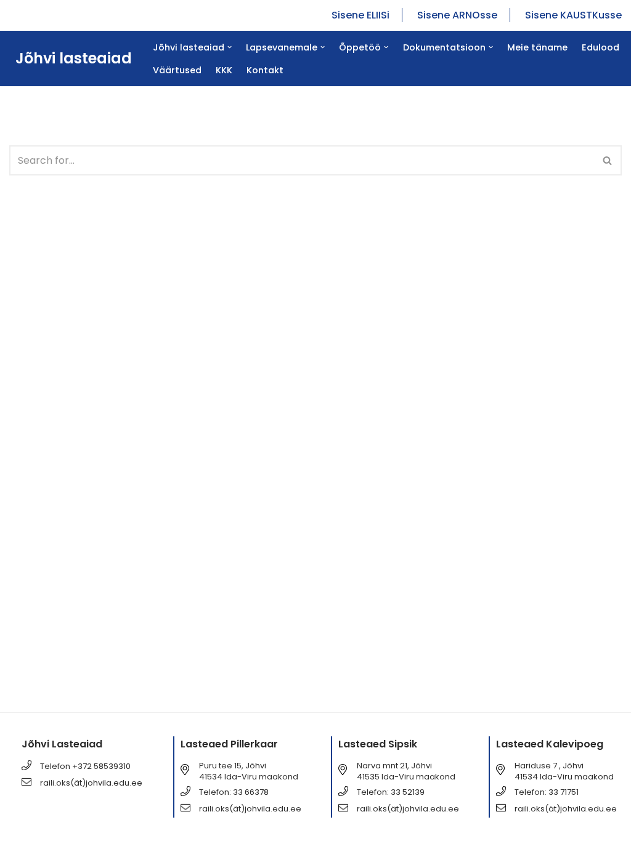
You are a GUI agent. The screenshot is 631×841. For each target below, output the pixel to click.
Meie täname (537, 47)
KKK (224, 70)
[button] (229, 47)
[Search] (608, 160)
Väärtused (177, 70)
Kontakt (264, 70)
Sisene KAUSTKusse (573, 15)
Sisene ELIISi (360, 15)
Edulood (600, 47)
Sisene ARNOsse (457, 15)
